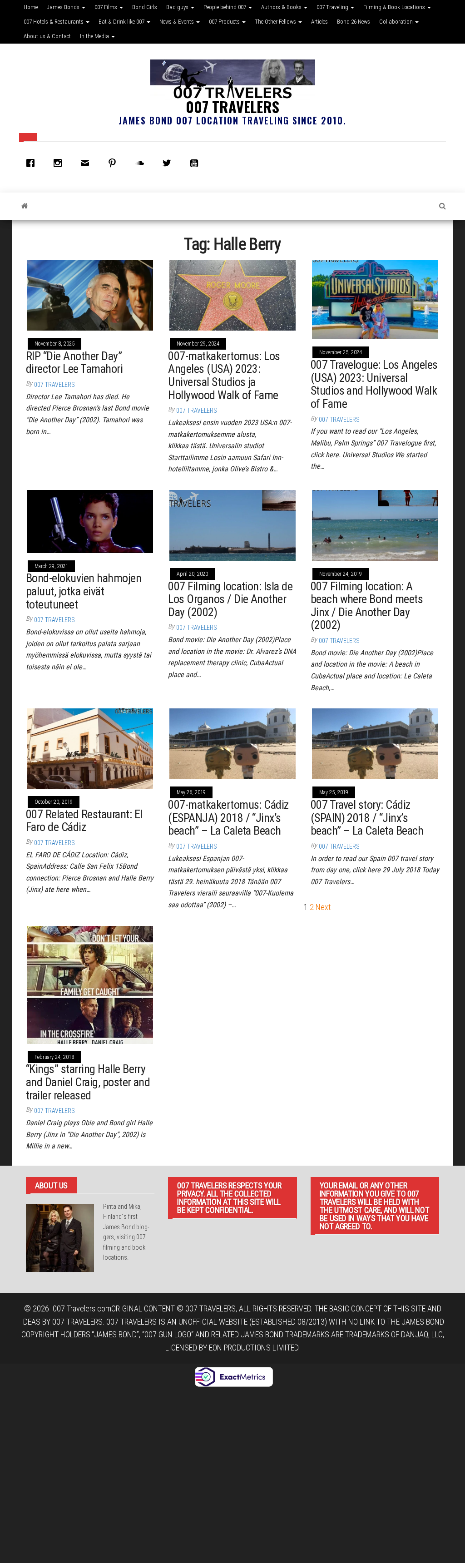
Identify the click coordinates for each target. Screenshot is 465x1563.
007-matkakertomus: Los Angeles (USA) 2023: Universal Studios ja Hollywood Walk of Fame (224, 375)
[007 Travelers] (24, 206)
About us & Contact (47, 36)
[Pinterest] (114, 163)
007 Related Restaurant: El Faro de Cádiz (84, 820)
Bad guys (178, 7)
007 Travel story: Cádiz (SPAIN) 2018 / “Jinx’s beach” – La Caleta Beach (367, 817)
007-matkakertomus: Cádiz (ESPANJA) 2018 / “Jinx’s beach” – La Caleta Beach (228, 817)
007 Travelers (232, 106)
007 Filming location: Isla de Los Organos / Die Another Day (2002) (230, 599)
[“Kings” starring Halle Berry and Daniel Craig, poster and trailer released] (90, 984)
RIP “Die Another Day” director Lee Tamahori (74, 362)
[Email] (87, 163)
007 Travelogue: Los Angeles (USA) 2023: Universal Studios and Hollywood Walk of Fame (374, 384)
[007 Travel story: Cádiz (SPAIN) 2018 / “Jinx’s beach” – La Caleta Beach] (375, 743)
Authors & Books (282, 7)
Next (323, 907)
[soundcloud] (141, 163)
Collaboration (396, 21)
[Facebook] (32, 163)
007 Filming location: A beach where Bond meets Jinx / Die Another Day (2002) (367, 605)
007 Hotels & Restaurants (54, 21)
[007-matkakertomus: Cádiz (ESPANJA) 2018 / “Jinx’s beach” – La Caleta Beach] (232, 743)
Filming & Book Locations (394, 7)
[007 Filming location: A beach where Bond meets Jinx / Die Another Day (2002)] (375, 524)
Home (31, 7)
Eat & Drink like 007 (122, 21)
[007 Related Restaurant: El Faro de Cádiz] (90, 747)
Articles (319, 21)
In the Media (95, 36)
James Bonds (64, 7)
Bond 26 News (353, 21)
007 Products (225, 21)
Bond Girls (144, 7)
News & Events (177, 21)
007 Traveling (333, 7)
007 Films (106, 7)
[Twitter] (169, 163)
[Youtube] (196, 163)
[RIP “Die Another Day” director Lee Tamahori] (90, 294)
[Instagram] (60, 163)
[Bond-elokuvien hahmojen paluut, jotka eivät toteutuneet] (90, 520)
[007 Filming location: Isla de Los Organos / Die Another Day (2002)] (232, 524)
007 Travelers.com (82, 1308)
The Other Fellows (276, 21)
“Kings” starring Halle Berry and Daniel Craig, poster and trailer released (88, 1082)
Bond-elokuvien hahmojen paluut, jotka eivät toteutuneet (83, 591)
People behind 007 (225, 7)
